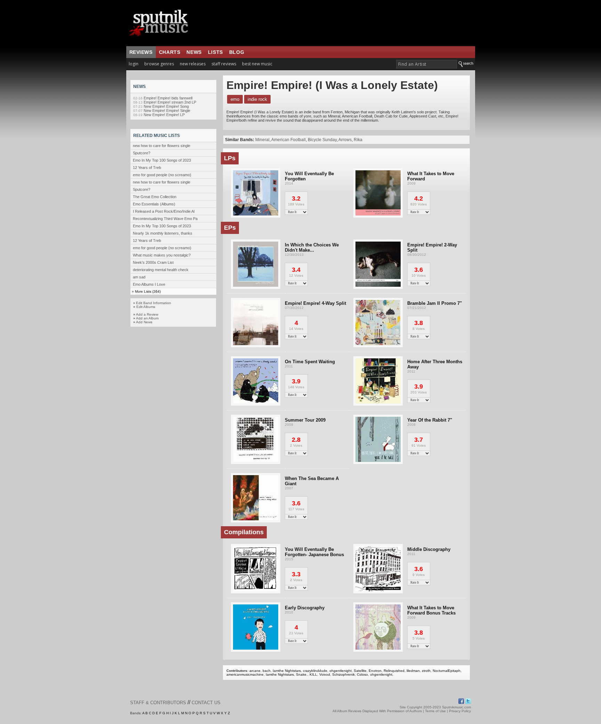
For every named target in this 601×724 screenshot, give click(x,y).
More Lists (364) (148, 291)
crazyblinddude (315, 671)
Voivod (324, 674)
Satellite (360, 671)
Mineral (262, 139)
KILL (313, 674)
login (133, 64)
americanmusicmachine (245, 674)
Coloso (362, 674)
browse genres (159, 64)
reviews (141, 52)
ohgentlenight (340, 671)
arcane (255, 671)
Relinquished (394, 671)
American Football (288, 139)
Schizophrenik (343, 674)
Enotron (375, 671)
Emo (235, 99)
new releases (193, 64)
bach (267, 671)
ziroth (426, 671)
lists (215, 52)
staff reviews (223, 64)
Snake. (301, 674)
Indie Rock (257, 99)
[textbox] (426, 64)
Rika (358, 139)
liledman (413, 671)
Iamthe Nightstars (287, 671)
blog (236, 52)
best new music (257, 64)
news (193, 52)
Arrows (345, 139)
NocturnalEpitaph (446, 671)
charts (170, 52)
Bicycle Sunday (322, 139)
